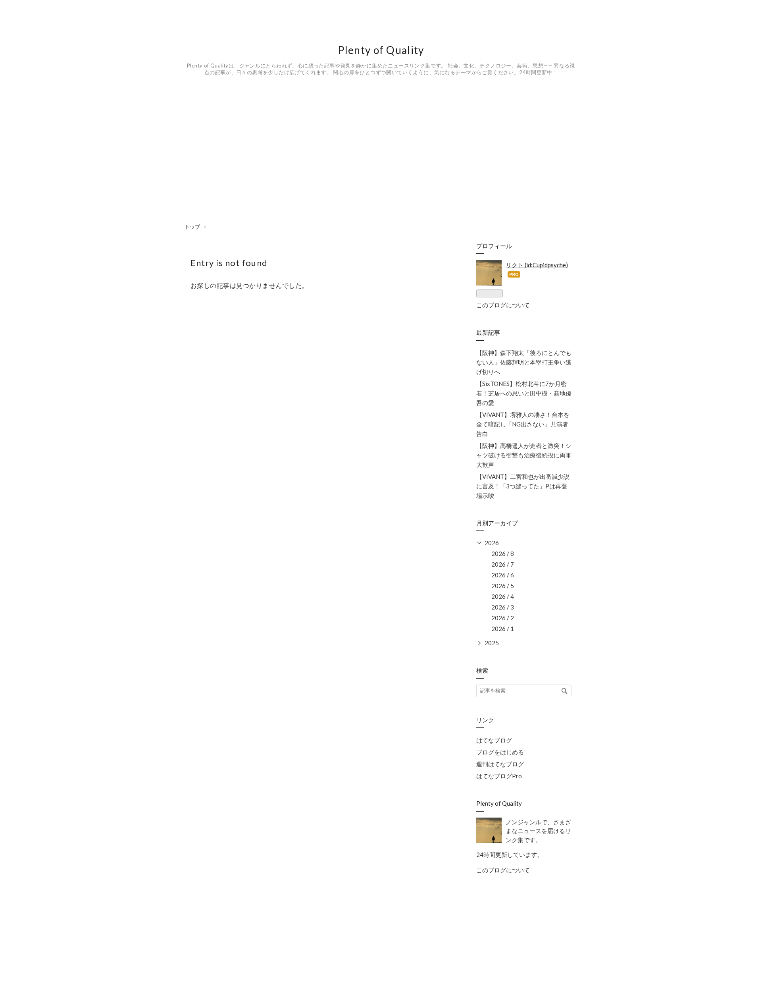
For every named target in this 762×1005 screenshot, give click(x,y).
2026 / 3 (502, 607)
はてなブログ (494, 740)
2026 (492, 542)
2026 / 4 (502, 596)
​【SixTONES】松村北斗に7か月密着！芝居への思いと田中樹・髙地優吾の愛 (524, 393)
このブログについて (503, 305)
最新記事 (488, 332)
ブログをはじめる (500, 752)
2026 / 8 (502, 553)
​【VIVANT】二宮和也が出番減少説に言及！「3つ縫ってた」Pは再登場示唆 (523, 486)
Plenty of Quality (386, 50)
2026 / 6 (502, 575)
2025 (492, 642)
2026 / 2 (502, 617)
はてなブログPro (499, 775)
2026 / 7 (502, 564)
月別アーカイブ (497, 523)
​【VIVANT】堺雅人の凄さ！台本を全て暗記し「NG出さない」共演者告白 (523, 424)
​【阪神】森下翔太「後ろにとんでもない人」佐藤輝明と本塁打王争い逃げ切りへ (524, 362)
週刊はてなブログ (500, 764)
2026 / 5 (502, 585)
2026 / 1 (502, 628)
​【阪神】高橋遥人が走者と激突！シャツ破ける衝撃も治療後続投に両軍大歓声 (524, 455)
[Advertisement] (294, 167)
